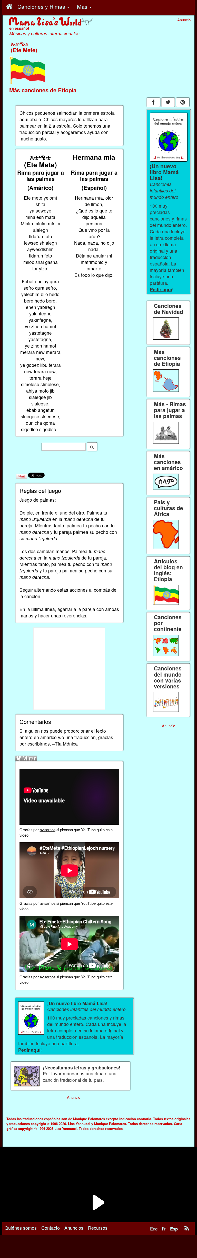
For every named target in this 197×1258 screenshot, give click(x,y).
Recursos (97, 1227)
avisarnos (47, 829)
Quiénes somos (21, 1227)
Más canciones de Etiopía (42, 90)
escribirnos (38, 743)
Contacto (50, 1227)
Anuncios (73, 1227)
